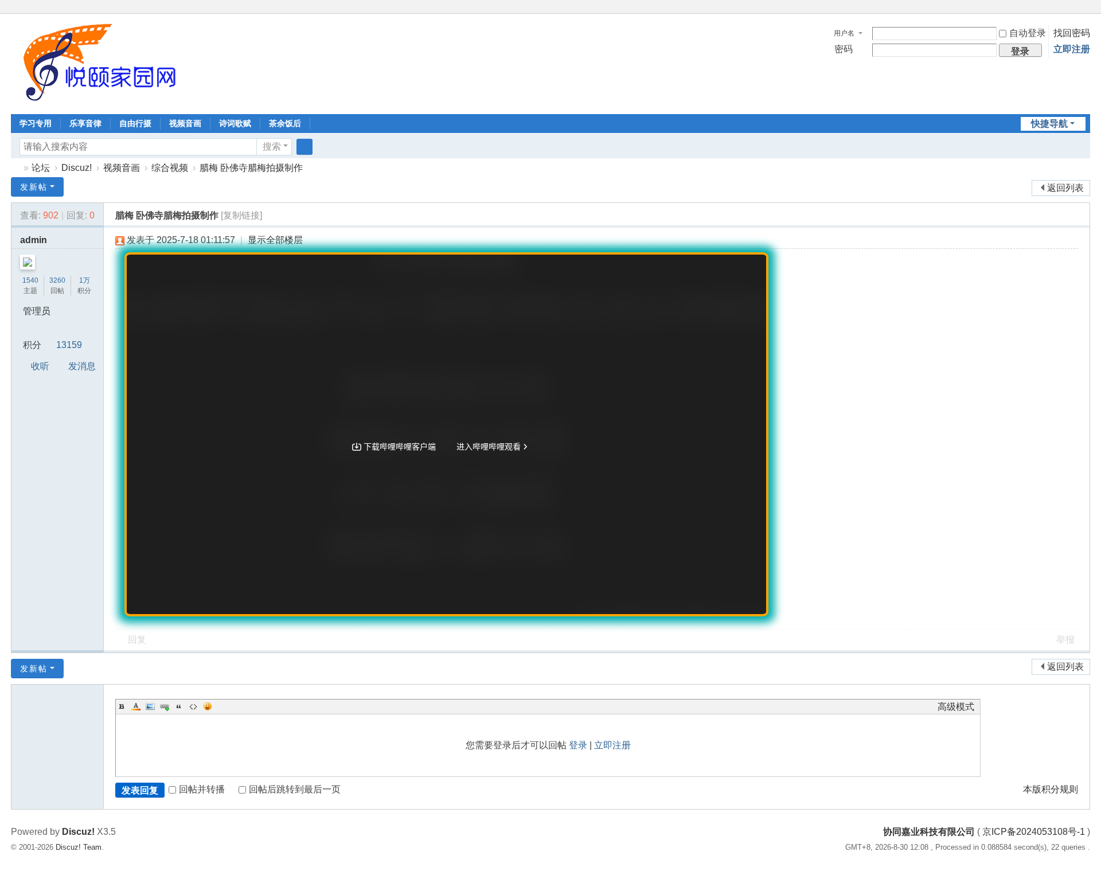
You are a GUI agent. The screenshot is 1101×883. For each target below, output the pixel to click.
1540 (30, 280)
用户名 (844, 33)
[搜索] (304, 147)
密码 (843, 49)
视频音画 (185, 123)
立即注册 (1071, 49)
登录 (578, 745)
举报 (1065, 639)
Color (136, 706)
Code (193, 706)
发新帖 (34, 187)
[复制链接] (241, 215)
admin (33, 240)
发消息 (82, 366)
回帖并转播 (202, 789)
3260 (57, 280)
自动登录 (1027, 33)
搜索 (272, 146)
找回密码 (1071, 33)
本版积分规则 (1050, 789)
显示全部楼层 (275, 240)
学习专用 (35, 123)
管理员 (36, 311)
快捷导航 (1049, 123)
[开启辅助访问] (1074, 8)
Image (150, 706)
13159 (69, 345)
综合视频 (169, 168)
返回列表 (1065, 188)
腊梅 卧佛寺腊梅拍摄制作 (251, 168)
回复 (137, 639)
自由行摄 (135, 123)
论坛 (41, 168)
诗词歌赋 (235, 123)
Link (164, 706)
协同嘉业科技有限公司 (15, 167)
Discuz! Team (78, 847)
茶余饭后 (285, 123)
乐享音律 (85, 123)
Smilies (207, 706)
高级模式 (956, 707)
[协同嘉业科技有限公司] (97, 63)
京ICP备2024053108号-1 (1033, 832)
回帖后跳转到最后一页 (295, 789)
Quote (179, 706)
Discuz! (76, 168)
